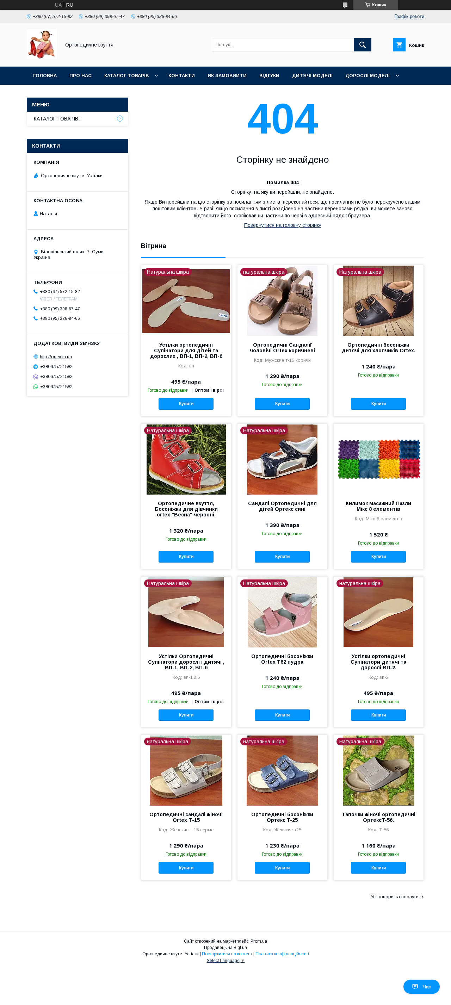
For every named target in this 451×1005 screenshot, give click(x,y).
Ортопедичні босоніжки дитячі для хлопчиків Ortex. (378, 347)
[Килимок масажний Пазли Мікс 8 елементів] (379, 459)
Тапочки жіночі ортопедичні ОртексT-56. (378, 817)
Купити (186, 403)
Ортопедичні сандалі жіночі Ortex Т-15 (186, 817)
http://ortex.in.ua (56, 356)
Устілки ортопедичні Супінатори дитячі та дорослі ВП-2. (378, 661)
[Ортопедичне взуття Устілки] (42, 57)
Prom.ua (259, 941)
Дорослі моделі (367, 75)
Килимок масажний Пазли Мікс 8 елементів (378, 506)
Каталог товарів (126, 75)
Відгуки (269, 75)
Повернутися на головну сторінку (282, 225)
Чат (426, 987)
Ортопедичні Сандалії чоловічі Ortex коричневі (282, 347)
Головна (45, 75)
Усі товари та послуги (395, 896)
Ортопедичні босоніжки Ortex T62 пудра (282, 659)
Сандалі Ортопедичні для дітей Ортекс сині (282, 506)
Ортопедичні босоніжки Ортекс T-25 (282, 817)
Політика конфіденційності (282, 953)
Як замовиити (227, 75)
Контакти (181, 75)
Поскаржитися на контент (227, 953)
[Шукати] (362, 44)
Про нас (80, 75)
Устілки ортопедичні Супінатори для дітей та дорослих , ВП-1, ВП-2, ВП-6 (186, 350)
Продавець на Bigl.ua (225, 947)
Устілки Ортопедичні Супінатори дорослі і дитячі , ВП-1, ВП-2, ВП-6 (186, 661)
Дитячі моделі (312, 75)
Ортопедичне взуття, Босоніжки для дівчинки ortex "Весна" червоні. (186, 509)
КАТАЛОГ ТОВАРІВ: (57, 119)
